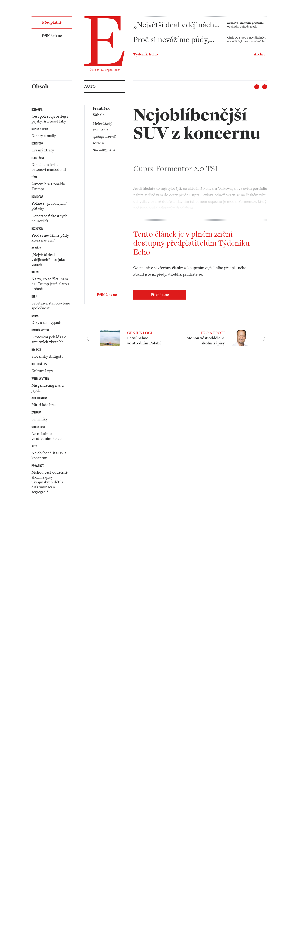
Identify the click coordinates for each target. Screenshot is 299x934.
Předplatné (160, 294)
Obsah (37, 532)
